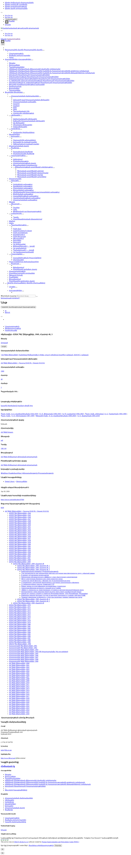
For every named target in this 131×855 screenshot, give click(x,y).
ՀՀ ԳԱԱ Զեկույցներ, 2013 (19, 688)
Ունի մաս (17, 229)
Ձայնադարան (15, 86)
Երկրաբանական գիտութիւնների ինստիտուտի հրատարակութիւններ (39, 79)
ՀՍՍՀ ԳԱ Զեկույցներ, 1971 (20, 607)
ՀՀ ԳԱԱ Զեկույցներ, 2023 (19, 708)
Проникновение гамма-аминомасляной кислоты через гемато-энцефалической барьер (51, 592)
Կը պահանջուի (19, 248)
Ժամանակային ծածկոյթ (23, 153)
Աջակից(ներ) (14, 134)
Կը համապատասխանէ (23, 252)
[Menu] (1, 12)
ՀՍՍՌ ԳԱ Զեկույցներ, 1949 (20, 523)
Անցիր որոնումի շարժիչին (16, 4)
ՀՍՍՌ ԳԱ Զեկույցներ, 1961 (20, 546)
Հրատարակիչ (15, 179)
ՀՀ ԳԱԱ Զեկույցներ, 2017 (19, 696)
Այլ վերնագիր (18, 123)
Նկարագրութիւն (16, 53)
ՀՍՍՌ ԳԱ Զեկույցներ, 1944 (20, 513)
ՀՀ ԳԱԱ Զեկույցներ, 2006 (19, 675)
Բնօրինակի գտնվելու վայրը (25, 269)
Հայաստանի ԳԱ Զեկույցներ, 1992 (23, 648)
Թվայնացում (18, 267)
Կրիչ (15, 209)
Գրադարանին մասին (14, 50)
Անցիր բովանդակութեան (16, 6)
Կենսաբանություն (30, 473)
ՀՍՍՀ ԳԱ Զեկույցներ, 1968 (20, 560)
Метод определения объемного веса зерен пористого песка (42, 579)
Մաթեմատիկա (15, 473)
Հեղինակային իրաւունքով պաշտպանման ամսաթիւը (36, 192)
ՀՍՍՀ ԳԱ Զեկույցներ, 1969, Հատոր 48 (28, 564)
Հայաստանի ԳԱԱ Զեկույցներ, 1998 (23, 659)
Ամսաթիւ (15, 180)
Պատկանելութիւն (19, 225)
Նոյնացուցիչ (16, 213)
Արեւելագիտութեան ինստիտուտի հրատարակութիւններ (34, 77)
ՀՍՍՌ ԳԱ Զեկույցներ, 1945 (20, 515)
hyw (6, 15)
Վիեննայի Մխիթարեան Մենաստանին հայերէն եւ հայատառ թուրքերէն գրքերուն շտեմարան (49, 71)
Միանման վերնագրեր (22, 125)
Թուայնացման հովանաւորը (25, 165)
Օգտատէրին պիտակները (24, 140)
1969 (2, 371)
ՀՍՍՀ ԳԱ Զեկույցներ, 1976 (20, 617)
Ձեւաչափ (15, 204)
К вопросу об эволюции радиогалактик (35, 575)
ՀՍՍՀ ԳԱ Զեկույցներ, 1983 (20, 630)
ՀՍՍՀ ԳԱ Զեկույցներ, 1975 (20, 615)
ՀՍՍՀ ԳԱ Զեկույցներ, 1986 (20, 636)
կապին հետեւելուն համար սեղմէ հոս (17, 405)
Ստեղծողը (15, 129)
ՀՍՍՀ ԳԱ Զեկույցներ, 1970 (20, 605)
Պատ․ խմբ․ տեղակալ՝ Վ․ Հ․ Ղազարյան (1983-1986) (106, 414)
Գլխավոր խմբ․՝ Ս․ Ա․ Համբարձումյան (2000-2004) (56, 416)
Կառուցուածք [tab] (11, 330)
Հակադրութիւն (11, 19)
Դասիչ (16, 217)
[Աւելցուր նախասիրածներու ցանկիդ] (1, 316)
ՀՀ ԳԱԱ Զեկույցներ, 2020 (19, 702)
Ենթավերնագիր (20, 127)
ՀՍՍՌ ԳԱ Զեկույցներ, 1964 (20, 552)
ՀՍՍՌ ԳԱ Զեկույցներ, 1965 (20, 554)
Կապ (11, 57)
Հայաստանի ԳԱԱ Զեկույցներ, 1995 (23, 653)
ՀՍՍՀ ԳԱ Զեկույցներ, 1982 (20, 628)
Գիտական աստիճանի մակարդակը (32, 173)
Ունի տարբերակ (20, 233)
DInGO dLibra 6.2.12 (21, 842)
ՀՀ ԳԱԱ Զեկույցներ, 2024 (19, 710)
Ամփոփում (17, 159)
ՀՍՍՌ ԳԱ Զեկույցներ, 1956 (20, 536)
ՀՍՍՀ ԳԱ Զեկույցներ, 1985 (20, 634)
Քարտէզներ (14, 88)
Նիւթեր (12, 287)
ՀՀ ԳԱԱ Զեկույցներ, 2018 (19, 698)
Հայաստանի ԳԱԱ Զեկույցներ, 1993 (23, 650)
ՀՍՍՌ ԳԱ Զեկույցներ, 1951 (20, 527)
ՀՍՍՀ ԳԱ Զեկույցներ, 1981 (20, 626)
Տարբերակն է (19, 234)
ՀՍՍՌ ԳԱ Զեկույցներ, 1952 (20, 529)
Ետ (3, 44)
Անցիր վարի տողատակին (16, 8)
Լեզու (11, 223)
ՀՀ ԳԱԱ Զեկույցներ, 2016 (19, 694)
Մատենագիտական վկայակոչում (27, 219)
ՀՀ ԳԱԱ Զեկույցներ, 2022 (19, 706)
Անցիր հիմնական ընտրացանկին (19, 2)
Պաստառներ (14, 90)
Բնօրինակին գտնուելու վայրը (22, 281)
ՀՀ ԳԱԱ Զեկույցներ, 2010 (19, 683)
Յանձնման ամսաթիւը (22, 186)
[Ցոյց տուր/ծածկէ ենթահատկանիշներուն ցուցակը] (10, 96)
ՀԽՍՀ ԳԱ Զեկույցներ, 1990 (20, 644)
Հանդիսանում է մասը (22, 231)
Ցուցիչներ (9, 92)
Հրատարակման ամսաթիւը (25, 200)
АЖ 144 (3, 448)
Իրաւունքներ (17, 254)
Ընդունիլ (58, 845)
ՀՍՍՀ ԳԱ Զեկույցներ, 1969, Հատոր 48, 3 (33, 569)
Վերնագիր (16, 115)
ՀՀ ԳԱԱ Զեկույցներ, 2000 (19, 663)
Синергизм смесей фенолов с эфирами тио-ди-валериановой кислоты (45, 581)
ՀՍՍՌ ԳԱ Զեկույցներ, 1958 (20, 540)
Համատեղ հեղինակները (23, 132)
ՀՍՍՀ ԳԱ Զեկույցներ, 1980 (20, 624)
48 (1, 379)
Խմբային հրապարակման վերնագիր (29, 121)
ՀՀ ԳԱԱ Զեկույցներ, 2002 (19, 667)
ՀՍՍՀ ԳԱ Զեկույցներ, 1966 (20, 556)
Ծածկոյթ (15, 148)
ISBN (15, 109)
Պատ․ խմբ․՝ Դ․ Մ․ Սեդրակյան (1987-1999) (17, 416)
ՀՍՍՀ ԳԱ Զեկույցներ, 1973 (20, 611)
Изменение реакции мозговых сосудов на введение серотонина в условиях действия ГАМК (53, 595)
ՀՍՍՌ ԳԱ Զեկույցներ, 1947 (20, 519)
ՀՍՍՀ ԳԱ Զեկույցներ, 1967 (20, 558)
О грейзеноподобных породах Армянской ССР (37, 584)
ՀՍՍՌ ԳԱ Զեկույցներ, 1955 (20, 534)
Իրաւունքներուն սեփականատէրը (24, 262)
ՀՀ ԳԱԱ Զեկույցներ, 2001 (19, 665)
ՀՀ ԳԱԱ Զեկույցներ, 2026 (19, 714)
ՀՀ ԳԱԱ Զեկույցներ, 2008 (19, 679)
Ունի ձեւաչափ (19, 236)
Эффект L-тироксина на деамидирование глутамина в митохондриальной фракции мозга (52, 590)
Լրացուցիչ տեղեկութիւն (23, 113)
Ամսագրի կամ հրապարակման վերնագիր (31, 100)
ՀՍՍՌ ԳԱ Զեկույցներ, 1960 (20, 544)
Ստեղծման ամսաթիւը (22, 184)
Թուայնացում (15, 279)
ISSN (15, 107)
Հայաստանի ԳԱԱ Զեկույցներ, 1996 (23, 655)
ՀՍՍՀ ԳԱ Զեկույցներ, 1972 (20, 609)
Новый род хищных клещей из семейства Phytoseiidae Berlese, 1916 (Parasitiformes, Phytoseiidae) (54, 593)
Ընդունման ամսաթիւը (23, 188)
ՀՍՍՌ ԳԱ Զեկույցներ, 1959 (20, 542)
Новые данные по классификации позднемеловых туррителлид (43, 586)
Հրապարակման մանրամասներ (25, 96)
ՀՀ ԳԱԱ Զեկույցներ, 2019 (19, 700)
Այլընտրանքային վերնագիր (25, 119)
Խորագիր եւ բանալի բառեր (25, 142)
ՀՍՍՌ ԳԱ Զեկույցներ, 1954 (20, 532)
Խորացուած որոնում (10, 298)
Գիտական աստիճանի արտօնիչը (31, 177)
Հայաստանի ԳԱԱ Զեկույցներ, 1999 (23, 661)
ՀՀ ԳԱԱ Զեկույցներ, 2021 (19, 704)
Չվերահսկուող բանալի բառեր (26, 144)
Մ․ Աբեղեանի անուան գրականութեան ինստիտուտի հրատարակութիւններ (41, 80)
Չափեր (16, 207)
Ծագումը (15, 263)
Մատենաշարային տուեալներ (22, 273)
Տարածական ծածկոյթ (23, 152)
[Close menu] (1, 30)
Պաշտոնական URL (21, 111)
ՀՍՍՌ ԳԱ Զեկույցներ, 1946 (20, 517)
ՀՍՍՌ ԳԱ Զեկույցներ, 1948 (20, 521)
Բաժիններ (13, 277)
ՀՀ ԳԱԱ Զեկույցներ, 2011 (19, 684)
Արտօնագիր (18, 260)
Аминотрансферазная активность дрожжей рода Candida (41, 588)
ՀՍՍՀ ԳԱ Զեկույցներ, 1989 (20, 642)
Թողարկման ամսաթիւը (23, 190)
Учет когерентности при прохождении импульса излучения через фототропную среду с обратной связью (58, 573)
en (11, 15)
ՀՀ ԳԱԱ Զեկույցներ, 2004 (19, 671)
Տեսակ (12, 202)
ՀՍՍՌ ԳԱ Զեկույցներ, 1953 (20, 531)
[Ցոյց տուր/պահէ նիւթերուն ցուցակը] (43, 50)
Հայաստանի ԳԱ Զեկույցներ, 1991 (23, 646)
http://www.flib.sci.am (8, 758)
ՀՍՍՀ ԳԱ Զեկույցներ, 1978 (20, 620)
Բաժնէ (12, 21)
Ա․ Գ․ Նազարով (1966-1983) (73, 414)
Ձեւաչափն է (18, 238)
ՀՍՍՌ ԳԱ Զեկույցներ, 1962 (20, 548)
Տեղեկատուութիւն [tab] (13, 328)
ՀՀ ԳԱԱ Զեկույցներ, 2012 (19, 686)
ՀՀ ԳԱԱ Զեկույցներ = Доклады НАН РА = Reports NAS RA (23, 363)
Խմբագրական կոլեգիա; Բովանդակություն (39, 571)
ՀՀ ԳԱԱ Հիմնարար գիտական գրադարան (19, 457)
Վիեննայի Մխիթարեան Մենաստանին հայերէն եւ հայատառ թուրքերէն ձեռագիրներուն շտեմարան (52, 73)
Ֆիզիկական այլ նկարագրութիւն (27, 211)
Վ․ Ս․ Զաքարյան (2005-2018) (88, 416)
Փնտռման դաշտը (8, 296)
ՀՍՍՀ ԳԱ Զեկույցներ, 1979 (20, 622)
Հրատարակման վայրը (19, 146)
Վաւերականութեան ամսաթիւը (26, 198)
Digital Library (10, 481)
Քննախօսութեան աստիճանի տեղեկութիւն (34, 167)
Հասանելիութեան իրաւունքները (27, 258)
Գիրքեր (12, 63)
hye (9, 15)
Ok (2, 849)
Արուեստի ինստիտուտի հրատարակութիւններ (29, 75)
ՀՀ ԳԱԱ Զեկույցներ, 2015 (19, 692)
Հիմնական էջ (8, 766)
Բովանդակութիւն (21, 161)
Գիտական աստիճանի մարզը (30, 175)
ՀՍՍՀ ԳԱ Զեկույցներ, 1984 (20, 632)
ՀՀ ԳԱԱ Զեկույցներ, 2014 (19, 690)
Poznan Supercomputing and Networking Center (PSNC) (60, 842)
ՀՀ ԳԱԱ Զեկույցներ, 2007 (19, 677)
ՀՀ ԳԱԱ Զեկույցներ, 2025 (19, 712)
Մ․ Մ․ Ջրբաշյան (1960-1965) (50, 414)
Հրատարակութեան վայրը (24, 163)
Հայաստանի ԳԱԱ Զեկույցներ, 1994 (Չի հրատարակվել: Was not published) (38, 651)
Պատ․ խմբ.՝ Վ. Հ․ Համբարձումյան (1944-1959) (19, 414)
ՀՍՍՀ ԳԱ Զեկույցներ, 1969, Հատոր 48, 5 (33, 601)
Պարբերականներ (16, 67)
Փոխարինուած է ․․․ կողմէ (24, 246)
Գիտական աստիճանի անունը (30, 171)
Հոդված (4, 343)
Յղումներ (17, 240)
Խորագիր (15, 136)
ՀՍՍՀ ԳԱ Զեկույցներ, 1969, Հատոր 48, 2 (33, 567)
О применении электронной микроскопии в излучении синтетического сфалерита (50, 582)
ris (5, 311)
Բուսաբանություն (46, 473)
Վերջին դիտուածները (16, 283)
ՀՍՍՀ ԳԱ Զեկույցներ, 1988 (20, 640)
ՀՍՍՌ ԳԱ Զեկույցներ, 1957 (20, 538)
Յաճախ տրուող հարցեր (19, 55)
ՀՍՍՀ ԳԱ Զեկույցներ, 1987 (20, 638)
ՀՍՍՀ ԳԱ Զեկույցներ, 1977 (20, 618)
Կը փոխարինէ (19, 244)
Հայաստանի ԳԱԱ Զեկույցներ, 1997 (23, 657)
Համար (16, 106)
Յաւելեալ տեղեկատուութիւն (41, 845)
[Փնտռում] (37, 296)
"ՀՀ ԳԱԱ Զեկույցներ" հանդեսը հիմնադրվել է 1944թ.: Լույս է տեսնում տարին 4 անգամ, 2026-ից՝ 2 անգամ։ (45, 355)
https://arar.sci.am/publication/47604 (12, 499)
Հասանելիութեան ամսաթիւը (25, 196)
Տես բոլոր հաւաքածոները (16, 790)
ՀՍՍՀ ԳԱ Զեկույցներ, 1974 (20, 613)
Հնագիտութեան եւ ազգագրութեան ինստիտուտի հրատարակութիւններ (40, 82)
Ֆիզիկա (4, 473)
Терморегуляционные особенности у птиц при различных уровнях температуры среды (51, 597)
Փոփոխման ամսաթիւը (23, 194)
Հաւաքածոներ (11, 59)
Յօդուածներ (14, 65)
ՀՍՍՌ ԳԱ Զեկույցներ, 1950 (20, 525)
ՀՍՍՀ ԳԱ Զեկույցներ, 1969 (20, 562)
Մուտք (8, 24)
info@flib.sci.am (6, 750)
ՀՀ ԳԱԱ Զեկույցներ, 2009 (19, 681)
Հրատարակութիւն (17, 271)
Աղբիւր (12, 221)
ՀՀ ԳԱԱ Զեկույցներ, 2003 (19, 669)
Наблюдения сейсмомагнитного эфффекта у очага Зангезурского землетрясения (49, 577)
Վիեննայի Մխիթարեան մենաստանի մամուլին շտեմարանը (34, 69)
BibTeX (7, 312)
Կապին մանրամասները (15, 822)
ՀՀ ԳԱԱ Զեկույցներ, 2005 (19, 673)
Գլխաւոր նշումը (16, 275)
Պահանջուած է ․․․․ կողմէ (23, 250)
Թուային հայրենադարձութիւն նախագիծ (27, 84)
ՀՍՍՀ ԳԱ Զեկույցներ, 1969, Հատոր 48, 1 (33, 565)
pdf (2, 440)
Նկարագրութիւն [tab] (12, 326)
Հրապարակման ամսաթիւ (24, 102)
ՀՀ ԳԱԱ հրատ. (7, 432)
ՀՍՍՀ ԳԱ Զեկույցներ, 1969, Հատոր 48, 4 (33, 599)
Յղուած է (17, 242)
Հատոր (16, 104)
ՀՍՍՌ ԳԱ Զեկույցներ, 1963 (20, 550)
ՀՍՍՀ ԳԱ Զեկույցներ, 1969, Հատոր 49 (28, 603)
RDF (2, 508)
